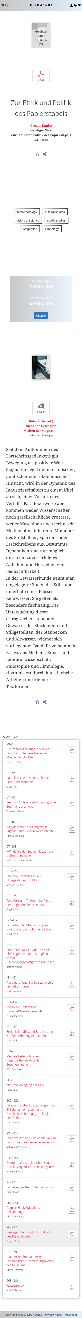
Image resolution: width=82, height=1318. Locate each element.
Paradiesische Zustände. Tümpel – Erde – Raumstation (29, 780)
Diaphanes (41, 5)
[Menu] (2, 5)
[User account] (71, 5)
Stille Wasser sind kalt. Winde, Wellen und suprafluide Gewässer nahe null (31, 1140)
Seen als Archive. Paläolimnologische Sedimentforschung (31, 804)
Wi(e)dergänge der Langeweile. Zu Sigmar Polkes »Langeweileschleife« (30, 829)
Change (41, 315)
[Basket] (79, 5)
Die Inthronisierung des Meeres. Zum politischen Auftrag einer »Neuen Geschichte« (28, 753)
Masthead (71, 1314)
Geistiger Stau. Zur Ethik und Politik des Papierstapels (30, 1234)
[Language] (75, 5)
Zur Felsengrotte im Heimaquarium (30, 1187)
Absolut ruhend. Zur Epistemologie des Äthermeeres (29, 985)
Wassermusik (15, 1286)
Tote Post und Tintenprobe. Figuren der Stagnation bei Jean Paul (30, 903)
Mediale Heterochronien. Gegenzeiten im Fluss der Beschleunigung (23, 1060)
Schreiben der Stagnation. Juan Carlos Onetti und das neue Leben (29, 927)
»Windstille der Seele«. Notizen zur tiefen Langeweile (29, 854)
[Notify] (38, 154)
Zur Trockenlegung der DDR (25, 1085)
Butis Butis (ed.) (41, 421)
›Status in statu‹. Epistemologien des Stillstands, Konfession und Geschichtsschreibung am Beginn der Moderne (31, 1111)
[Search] (6, 5)
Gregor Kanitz (41, 125)
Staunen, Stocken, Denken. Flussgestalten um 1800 (24, 878)
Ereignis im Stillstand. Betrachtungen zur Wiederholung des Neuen (31, 1034)
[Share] (44, 154)
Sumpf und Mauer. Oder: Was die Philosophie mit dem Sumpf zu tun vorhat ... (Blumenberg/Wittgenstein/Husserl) (30, 956)
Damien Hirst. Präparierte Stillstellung (23, 1210)
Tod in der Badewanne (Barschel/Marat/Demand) (24, 1009)
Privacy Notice (53, 1314)
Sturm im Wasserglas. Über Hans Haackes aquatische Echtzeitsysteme (31, 1165)
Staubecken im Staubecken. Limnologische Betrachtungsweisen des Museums (30, 1261)
